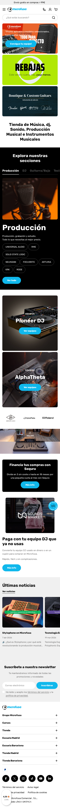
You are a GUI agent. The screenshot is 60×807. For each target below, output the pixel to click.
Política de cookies (37, 792)
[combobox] (30, 17)
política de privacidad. (17, 695)
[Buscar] (53, 17)
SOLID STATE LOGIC (15, 254)
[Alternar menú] (4, 9)
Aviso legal (33, 787)
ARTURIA (46, 262)
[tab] (10, 172)
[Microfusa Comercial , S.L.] (30, 70)
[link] (29, 418)
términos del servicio (38, 692)
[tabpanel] (30, 231)
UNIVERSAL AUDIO (15, 247)
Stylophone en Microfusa (16, 632)
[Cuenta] (50, 9)
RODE (19, 269)
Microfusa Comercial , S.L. (24, 798)
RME (33, 247)
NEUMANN (11, 262)
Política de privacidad (13, 792)
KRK (8, 269)
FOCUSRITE (29, 262)
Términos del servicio (13, 787)
